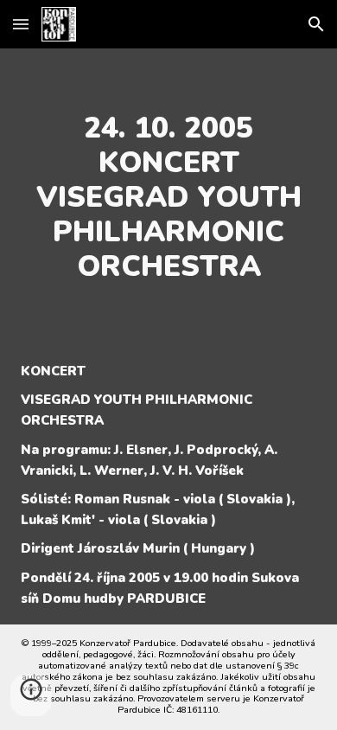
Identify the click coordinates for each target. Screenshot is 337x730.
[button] (20, 24)
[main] (168, 197)
